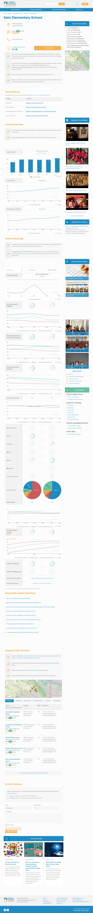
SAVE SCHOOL (50, 48)
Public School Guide (61, 900)
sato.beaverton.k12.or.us (18, 47)
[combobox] (41, 4)
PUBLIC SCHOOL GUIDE (59, 9)
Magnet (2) (70, 408)
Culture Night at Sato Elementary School (76, 212)
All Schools (9, 700)
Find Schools (46, 902)
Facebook (7, 910)
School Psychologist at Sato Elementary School (76, 144)
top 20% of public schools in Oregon (38, 95)
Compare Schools (60, 902)
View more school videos (77, 216)
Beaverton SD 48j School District (42, 583)
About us (45, 900)
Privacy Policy (84, 911)
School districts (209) (73, 419)
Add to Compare (11, 720)
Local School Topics (74, 379)
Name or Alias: (37, 805)
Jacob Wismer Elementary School (14, 726)
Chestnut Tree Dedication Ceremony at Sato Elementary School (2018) (77, 227)
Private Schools (57, 700)
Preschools (48, 700)
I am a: (6, 805)
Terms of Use (76, 911)
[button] (33, 687)
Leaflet (53, 697)
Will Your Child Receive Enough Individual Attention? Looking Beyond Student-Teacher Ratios (33, 866)
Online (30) (70, 412)
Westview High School (47, 663)
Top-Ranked (71, 405)
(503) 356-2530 (18, 39)
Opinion (71, 374)
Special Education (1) (73, 415)
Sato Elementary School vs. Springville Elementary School (36, 657)
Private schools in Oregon (74, 426)
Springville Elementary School (38, 676)
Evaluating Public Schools (75, 381)
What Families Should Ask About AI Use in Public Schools (53, 864)
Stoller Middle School (33, 670)
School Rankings (47, 903)
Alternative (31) (71, 417)
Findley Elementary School (14, 748)
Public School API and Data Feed (81, 902)
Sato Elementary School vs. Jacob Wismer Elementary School (40, 656)
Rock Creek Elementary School (13, 760)
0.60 (52, 502)
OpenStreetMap (59, 697)
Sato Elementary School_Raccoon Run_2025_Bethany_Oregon (74, 167)
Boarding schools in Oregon (75, 428)
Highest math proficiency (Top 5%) (36, 107)
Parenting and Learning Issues (76, 376)
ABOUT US (79, 9)
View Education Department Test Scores (42, 578)
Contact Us (59, 903)
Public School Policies (74, 383)
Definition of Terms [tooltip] (10, 270)
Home (44, 898)
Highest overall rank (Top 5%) (34, 103)
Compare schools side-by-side (75, 399)
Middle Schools (27, 700)
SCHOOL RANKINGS (36, 9)
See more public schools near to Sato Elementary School (34, 773)
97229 (21, 26)
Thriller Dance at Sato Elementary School (76, 190)
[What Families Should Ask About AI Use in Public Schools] (54, 849)
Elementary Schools (38, 700)
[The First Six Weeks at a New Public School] (13, 849)
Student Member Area (61, 898)
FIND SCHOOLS (15, 9)
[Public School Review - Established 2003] (10, 4)
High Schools (18, 700)
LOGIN (77, 4)
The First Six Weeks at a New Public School (12, 863)
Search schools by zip (73, 397)
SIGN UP (85, 4)
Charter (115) (71, 410)
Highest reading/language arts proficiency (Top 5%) (41, 112)
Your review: (8, 812)
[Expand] (7, 687)
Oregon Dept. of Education (74, 434)
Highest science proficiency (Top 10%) (37, 116)
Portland (14, 26)
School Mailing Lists (78, 900)
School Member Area (78, 898)
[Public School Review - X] (5, 910)
